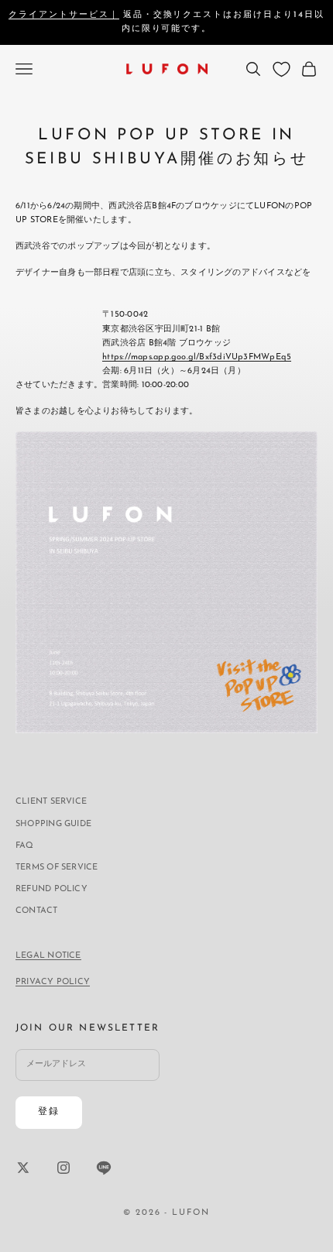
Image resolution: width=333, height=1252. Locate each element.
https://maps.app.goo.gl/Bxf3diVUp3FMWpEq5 (196, 357)
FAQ (24, 846)
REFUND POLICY (51, 889)
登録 (49, 1112)
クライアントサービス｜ (64, 15)
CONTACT (36, 911)
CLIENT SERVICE (51, 802)
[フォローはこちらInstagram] (63, 1167)
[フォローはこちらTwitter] (23, 1167)
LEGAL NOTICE (48, 956)
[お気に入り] (281, 69)
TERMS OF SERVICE (56, 867)
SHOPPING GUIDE (53, 824)
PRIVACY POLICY (52, 982)
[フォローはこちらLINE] (104, 1167)
